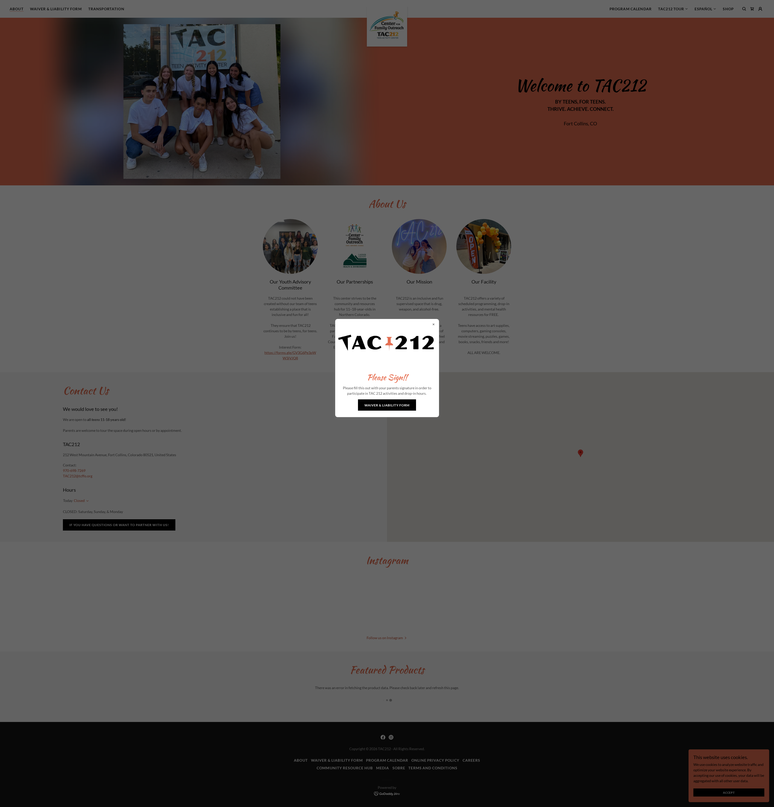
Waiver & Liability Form (387, 405)
